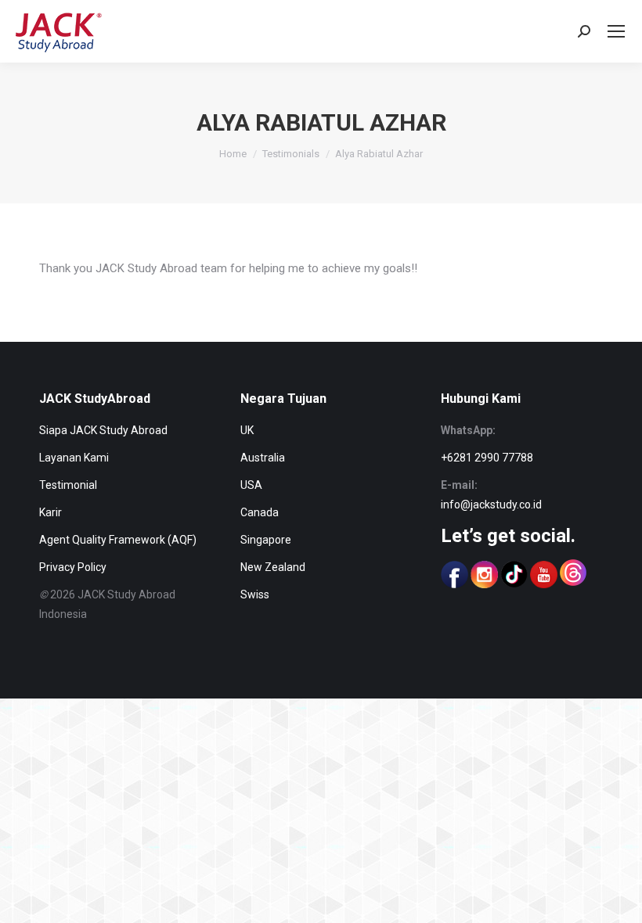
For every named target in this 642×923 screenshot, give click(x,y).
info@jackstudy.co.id (491, 504)
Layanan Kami (74, 457)
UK (247, 430)
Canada (259, 512)
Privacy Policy (72, 567)
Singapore (265, 539)
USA (251, 485)
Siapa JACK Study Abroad (103, 430)
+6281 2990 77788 (487, 457)
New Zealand (272, 567)
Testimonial (68, 485)
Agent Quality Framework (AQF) (118, 539)
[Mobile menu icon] (616, 31)
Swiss (254, 594)
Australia (262, 457)
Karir (50, 512)
